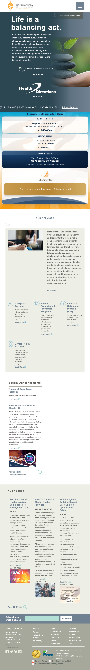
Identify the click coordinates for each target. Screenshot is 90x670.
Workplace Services (20, 305)
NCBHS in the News (75, 641)
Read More (52, 290)
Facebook (7, 651)
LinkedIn (20, 651)
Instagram (15, 651)
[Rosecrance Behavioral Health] (45, 176)
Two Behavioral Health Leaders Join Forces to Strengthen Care (19, 503)
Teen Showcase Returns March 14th (22, 407)
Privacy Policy (41, 661)
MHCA (48, 654)
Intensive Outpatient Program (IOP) (73, 307)
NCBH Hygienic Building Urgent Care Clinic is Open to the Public (68, 505)
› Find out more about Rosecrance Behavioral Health (45, 189)
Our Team (55, 637)
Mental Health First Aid (22, 345)
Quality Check (36, 654)
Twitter (11, 651)
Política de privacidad (61, 661)
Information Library (74, 632)
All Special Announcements (17, 473)
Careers (35, 629)
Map (8, 645)
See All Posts (15, 607)
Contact (35, 632)
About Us (55, 634)
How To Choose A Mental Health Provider (44, 502)
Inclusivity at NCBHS (37, 636)
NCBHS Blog (74, 637)
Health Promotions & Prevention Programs (48, 307)
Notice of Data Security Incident (22, 390)
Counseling (37, 641)
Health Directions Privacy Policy (49, 663)
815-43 (41, 147)
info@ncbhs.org (70, 107)
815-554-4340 (45, 130)
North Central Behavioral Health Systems (25, 6)
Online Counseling (56, 630)
